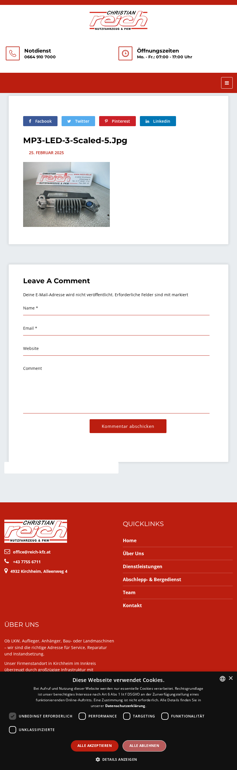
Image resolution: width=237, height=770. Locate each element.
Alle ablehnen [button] (144, 745)
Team (129, 592)
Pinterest (120, 121)
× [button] (230, 678)
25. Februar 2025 (46, 152)
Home (129, 540)
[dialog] (118, 721)
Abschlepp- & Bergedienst (152, 579)
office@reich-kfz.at (32, 552)
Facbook (43, 121)
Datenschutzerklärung (125, 705)
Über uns (133, 553)
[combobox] (222, 679)
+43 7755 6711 (27, 561)
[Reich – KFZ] (118, 19)
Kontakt (132, 605)
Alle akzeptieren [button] (94, 745)
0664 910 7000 (40, 56)
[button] (118, 759)
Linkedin (161, 121)
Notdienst (37, 51)
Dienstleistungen (142, 566)
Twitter (81, 121)
